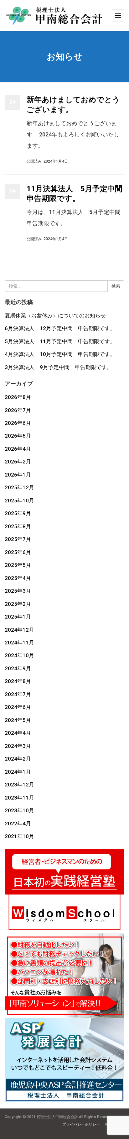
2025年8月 (18, 526)
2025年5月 (18, 565)
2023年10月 (19, 810)
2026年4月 (18, 449)
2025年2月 (18, 604)
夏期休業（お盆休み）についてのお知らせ (55, 315)
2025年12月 (19, 487)
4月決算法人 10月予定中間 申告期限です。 (60, 354)
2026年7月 (18, 410)
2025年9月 (18, 513)
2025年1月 (18, 617)
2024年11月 (19, 642)
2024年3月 (18, 746)
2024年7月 (18, 694)
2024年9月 (18, 668)
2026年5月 (18, 436)
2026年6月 (18, 423)
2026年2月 (18, 461)
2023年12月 (19, 784)
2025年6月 (18, 552)
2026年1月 (18, 475)
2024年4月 (18, 733)
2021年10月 (19, 836)
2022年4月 (18, 823)
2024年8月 (18, 681)
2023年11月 (19, 798)
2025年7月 (18, 539)
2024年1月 (18, 772)
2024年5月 (18, 720)
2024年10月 (19, 655)
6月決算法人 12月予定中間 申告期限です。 (60, 328)
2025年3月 (18, 591)
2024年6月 (18, 707)
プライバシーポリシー (81, 1124)
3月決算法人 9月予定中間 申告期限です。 (58, 367)
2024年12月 (19, 630)
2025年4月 (18, 578)
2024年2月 (18, 759)
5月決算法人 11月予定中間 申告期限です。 (60, 341)
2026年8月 (18, 397)
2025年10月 (19, 500)
